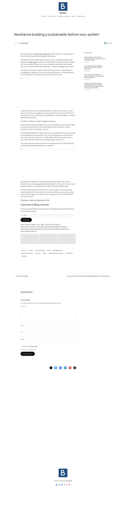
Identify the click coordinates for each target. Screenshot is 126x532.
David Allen (109, 43)
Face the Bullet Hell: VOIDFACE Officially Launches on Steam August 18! (93, 67)
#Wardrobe (24, 256)
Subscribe (26, 220)
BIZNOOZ (63, 13)
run (64, 192)
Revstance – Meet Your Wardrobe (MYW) (35, 200)
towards (38, 184)
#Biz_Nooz (24, 250)
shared (44, 121)
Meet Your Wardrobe (43, 54)
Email (22, 332)
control (57, 135)
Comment (23, 306)
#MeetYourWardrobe (40, 250)
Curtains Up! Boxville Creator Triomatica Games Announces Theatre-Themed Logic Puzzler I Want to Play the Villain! (94, 85)
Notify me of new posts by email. (29, 349)
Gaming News (24, 43)
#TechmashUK (69, 253)
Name (22, 325)
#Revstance (38, 253)
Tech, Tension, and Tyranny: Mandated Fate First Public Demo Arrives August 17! (94, 76)
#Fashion (31, 250)
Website (22, 339)
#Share (44, 253)
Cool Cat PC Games (22, 276)
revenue (40, 113)
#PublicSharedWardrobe (27, 253)
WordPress (69, 481)
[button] (30, 239)
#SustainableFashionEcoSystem (56, 253)
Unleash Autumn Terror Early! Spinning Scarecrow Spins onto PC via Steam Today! (94, 58)
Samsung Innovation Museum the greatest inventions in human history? (88, 276)
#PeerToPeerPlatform (57, 250)
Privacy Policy (33, 346)
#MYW (48, 250)
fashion (26, 72)
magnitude (32, 62)
